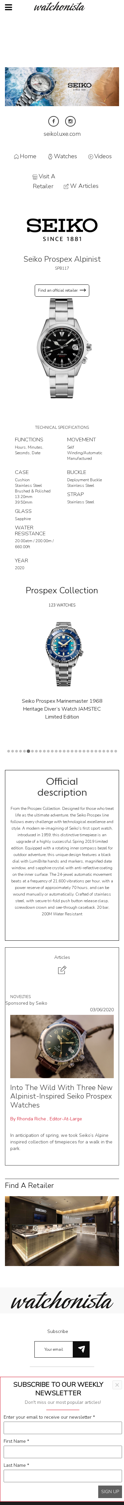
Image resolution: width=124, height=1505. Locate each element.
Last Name (16, 1465)
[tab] (62, 966)
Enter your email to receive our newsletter (49, 1417)
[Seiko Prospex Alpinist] (62, 348)
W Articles (84, 186)
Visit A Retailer (44, 181)
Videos (103, 156)
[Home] (62, 6)
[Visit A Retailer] (62, 1230)
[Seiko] (62, 229)
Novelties (20, 996)
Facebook (53, 121)
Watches (65, 156)
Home (28, 156)
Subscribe (57, 1331)
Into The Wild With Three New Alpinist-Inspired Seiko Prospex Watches (61, 1096)
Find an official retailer (58, 290)
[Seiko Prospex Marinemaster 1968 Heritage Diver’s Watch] (62, 654)
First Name (16, 1441)
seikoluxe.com (62, 134)
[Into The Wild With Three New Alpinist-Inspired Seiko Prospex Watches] (62, 1046)
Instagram (70, 121)
